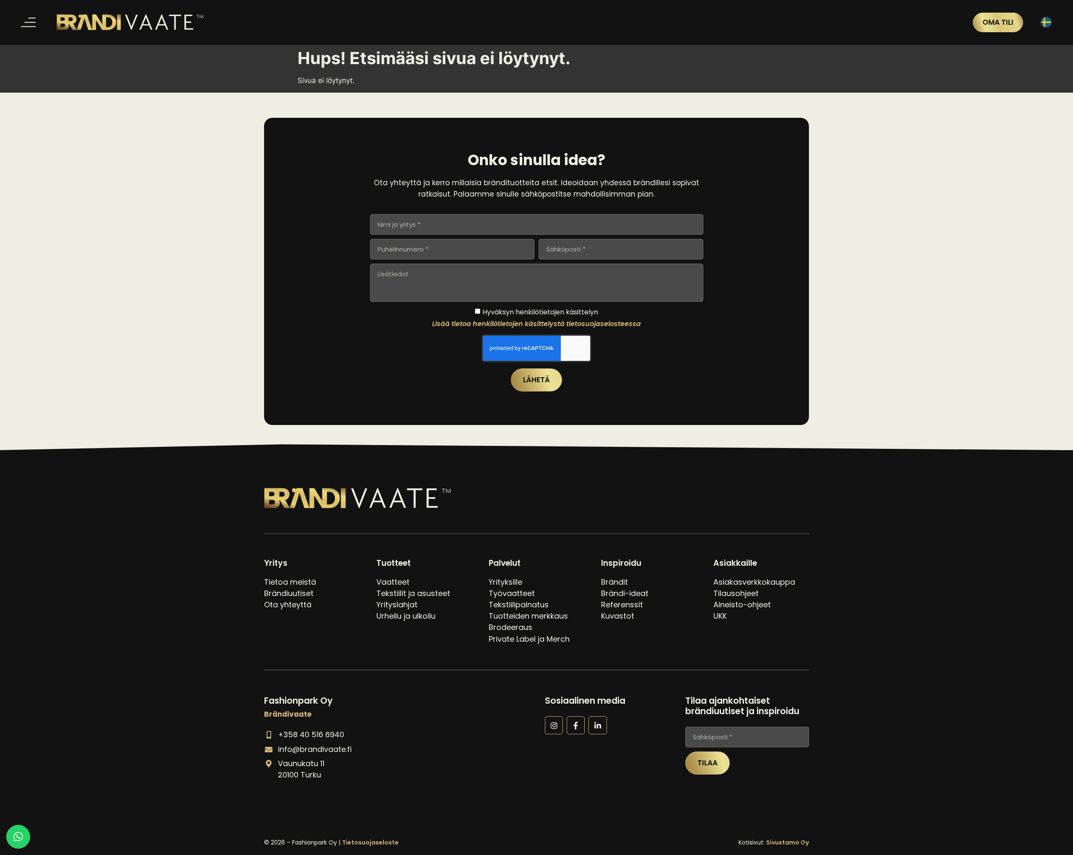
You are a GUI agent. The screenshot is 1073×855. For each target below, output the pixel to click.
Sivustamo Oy (787, 842)
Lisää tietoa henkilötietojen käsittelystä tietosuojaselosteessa (536, 323)
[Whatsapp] (18, 837)
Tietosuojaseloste (370, 842)
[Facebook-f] (576, 725)
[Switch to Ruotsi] (1046, 22)
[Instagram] (554, 725)
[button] (28, 22)
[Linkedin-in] (597, 725)
